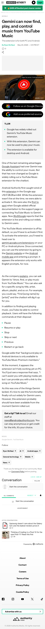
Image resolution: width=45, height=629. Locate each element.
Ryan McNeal (9, 45)
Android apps (33, 451)
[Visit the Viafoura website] (37, 544)
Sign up (38, 477)
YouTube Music (18, 439)
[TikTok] (42, 599)
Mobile (5, 16)
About (23, 558)
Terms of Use (22, 578)
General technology (12, 456)
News (4, 436)
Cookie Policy (22, 592)
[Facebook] (3, 599)
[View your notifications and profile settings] (40, 495)
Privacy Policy (22, 585)
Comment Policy (17, 471)
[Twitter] (32, 599)
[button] (22, 2)
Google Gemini (7, 439)
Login (40, 2)
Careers (22, 571)
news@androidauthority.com (19, 420)
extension (11, 191)
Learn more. (40, 12)
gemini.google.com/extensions (18, 242)
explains (24, 276)
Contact (22, 565)
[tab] (9, 495)
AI (22, 451)
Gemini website (14, 253)
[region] (22, 511)
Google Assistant (11, 166)
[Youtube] (22, 599)
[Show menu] (2, 2)
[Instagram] (13, 599)
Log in (33, 477)
